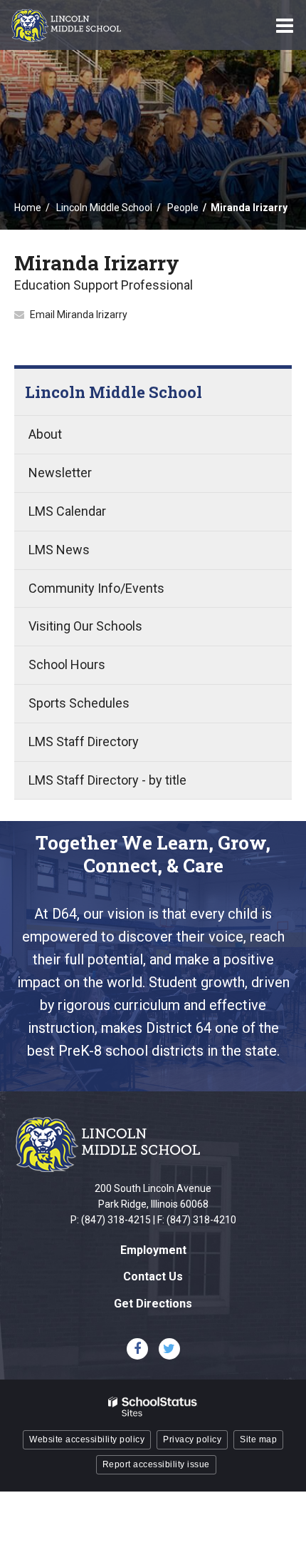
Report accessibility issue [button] (156, 1464)
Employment (153, 1250)
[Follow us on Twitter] (169, 1349)
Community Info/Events (96, 588)
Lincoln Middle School (104, 207)
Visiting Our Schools (85, 625)
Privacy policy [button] (192, 1439)
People (183, 207)
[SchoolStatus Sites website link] (153, 1407)
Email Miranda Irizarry (78, 314)
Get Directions (153, 1303)
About (45, 434)
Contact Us (153, 1276)
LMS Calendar (67, 511)
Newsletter (60, 472)
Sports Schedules (79, 702)
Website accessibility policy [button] (86, 1439)
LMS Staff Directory (83, 741)
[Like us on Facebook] (137, 1349)
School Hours (66, 664)
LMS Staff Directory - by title (107, 780)
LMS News (59, 549)
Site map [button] (258, 1439)
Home (27, 207)
